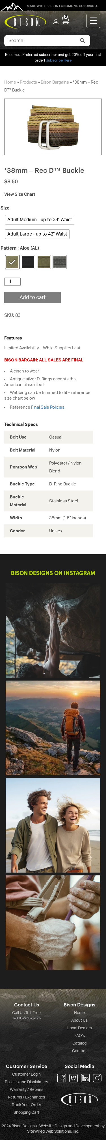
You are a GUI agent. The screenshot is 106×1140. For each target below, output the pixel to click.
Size (7, 208)
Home (10, 82)
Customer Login (26, 1074)
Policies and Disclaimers (26, 1082)
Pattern (10, 248)
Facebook (61, 1078)
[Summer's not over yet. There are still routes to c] (53, 630)
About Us (79, 1021)
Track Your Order (26, 1105)
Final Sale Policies (47, 407)
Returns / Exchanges (26, 1097)
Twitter (73, 1078)
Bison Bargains (55, 82)
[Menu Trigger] (93, 21)
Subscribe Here (59, 60)
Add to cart (33, 297)
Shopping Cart (26, 1113)
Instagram (97, 1078)
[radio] (39, 219)
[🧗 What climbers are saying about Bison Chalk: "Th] (53, 922)
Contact (79, 1051)
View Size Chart (19, 194)
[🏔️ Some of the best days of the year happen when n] (53, 728)
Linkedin (85, 1078)
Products (28, 82)
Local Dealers (79, 1028)
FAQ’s (79, 1036)
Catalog (79, 1043)
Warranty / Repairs (26, 1090)
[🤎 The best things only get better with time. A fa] (53, 825)
